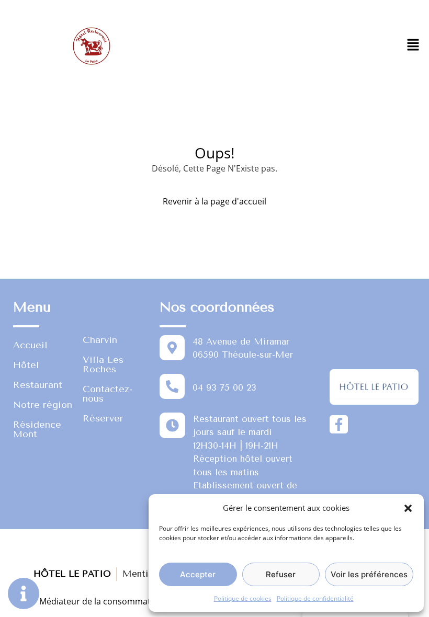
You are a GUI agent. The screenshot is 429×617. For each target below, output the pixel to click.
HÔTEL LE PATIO (72, 573)
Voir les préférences (369, 574)
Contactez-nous (107, 393)
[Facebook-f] (339, 424)
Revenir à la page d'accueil (214, 201)
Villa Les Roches (103, 364)
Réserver (103, 418)
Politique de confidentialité (315, 598)
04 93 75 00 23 (224, 387)
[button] (408, 507)
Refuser (281, 574)
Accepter (198, 574)
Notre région (42, 404)
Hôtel (26, 365)
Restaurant (37, 385)
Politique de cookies (243, 598)
